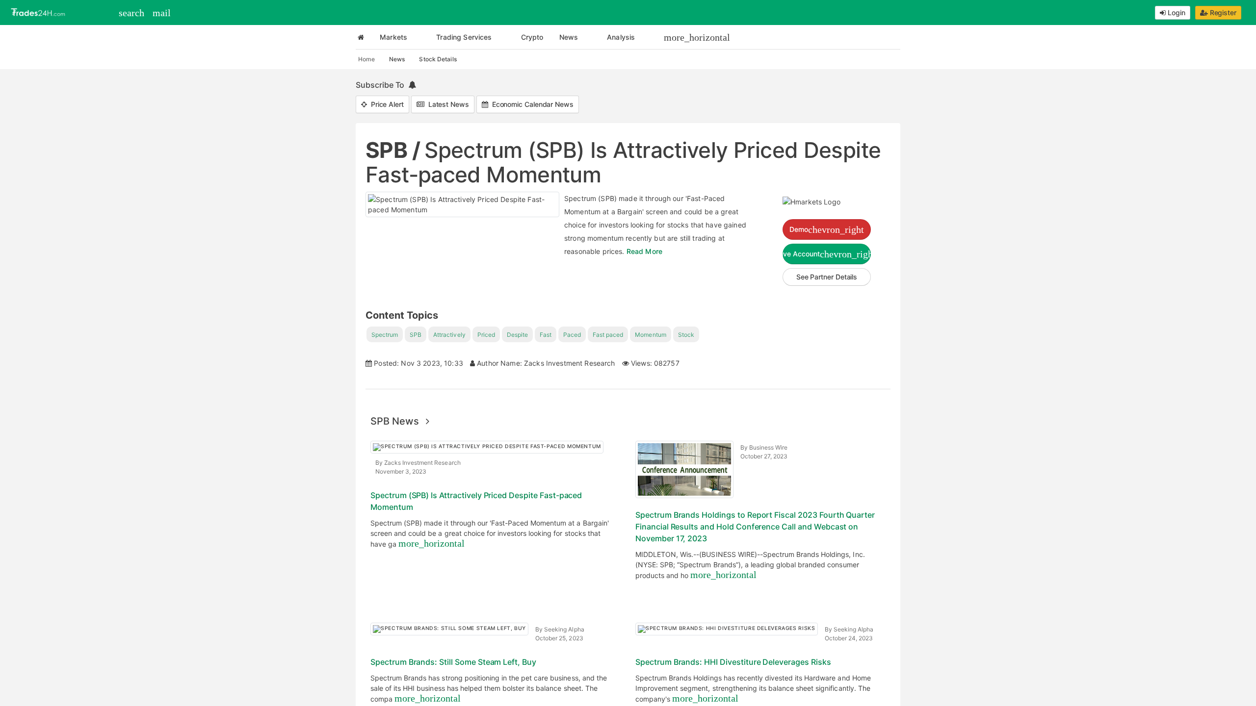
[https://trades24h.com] (39, 11)
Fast (545, 334)
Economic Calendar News (531, 104)
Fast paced (608, 334)
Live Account (827, 254)
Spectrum (384, 334)
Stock (686, 334)
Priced (486, 334)
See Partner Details (826, 277)
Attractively (449, 334)
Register (1222, 12)
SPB (415, 334)
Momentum (650, 334)
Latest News (446, 104)
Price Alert (385, 104)
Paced (572, 334)
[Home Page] (361, 37)
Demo (826, 229)
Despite (517, 334)
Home (366, 59)
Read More (644, 251)
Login (1175, 12)
